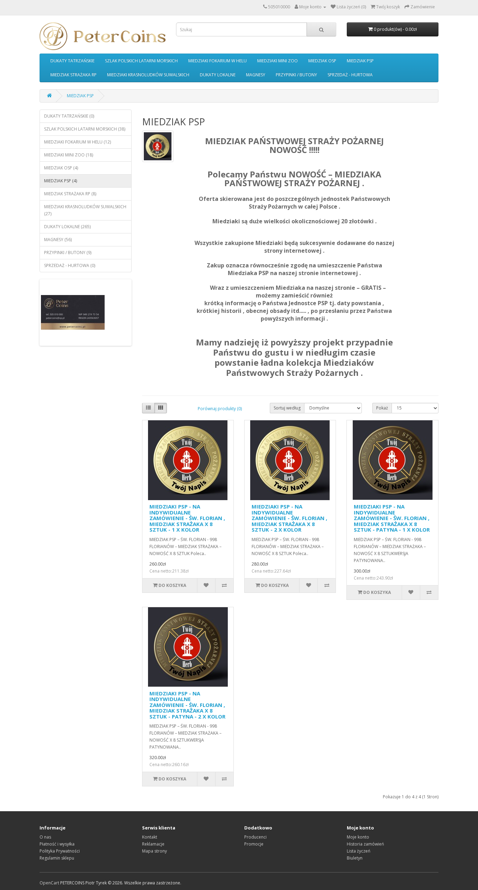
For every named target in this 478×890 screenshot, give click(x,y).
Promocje (253, 844)
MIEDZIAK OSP (322, 61)
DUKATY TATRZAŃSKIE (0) (69, 116)
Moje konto (358, 837)
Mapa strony (154, 851)
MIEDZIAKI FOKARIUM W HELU (217, 61)
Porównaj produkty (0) (220, 409)
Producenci (255, 837)
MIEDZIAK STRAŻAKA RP (73, 75)
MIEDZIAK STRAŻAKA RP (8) (70, 194)
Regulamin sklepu (57, 858)
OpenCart (49, 883)
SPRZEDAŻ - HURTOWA (350, 75)
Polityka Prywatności (60, 851)
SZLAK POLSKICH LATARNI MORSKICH (141, 61)
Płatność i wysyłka (57, 844)
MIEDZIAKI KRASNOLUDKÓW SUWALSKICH (148, 75)
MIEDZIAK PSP (360, 61)
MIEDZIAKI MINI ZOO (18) (68, 155)
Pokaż (382, 408)
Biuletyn (355, 858)
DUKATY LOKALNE (218, 75)
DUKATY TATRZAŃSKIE (72, 61)
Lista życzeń (358, 851)
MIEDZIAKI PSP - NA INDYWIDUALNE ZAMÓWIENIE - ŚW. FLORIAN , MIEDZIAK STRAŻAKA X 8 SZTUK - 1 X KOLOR (187, 518)
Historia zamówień (365, 844)
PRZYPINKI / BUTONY (296, 75)
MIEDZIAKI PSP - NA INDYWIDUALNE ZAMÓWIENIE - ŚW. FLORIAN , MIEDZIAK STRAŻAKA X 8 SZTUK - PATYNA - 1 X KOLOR (392, 518)
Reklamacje (153, 844)
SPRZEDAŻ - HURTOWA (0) (69, 265)
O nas (45, 837)
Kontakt (149, 837)
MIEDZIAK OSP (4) (61, 168)
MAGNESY (255, 75)
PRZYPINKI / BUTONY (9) (67, 252)
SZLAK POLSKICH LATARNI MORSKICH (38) (84, 129)
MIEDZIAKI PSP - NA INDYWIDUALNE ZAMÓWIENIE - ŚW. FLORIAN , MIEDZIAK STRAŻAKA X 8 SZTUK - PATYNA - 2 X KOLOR (187, 705)
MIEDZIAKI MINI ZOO (277, 61)
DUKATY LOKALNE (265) (67, 227)
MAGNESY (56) (58, 240)
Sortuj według (287, 408)
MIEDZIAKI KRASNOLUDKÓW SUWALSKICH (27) (85, 210)
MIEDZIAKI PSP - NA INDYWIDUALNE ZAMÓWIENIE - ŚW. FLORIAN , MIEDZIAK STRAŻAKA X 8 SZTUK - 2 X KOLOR (289, 518)
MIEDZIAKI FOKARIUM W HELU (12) (77, 142)
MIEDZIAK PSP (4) (60, 181)
